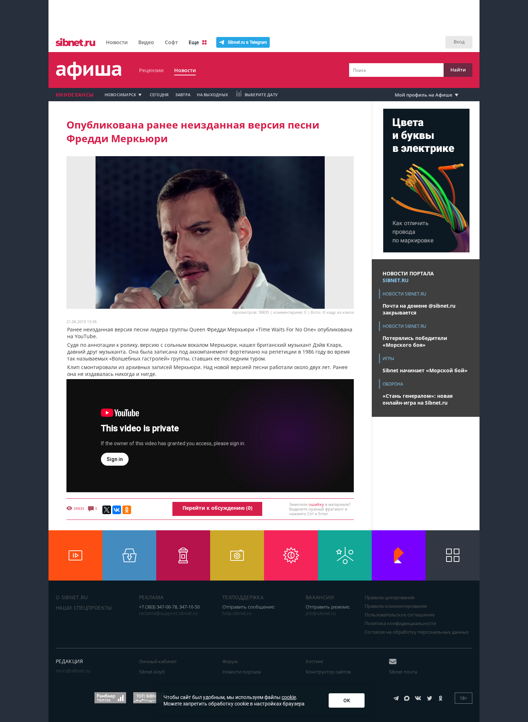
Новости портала (241, 672)
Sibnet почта (403, 672)
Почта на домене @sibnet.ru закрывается (419, 309)
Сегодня (159, 94)
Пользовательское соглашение (400, 614)
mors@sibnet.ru (73, 670)
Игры (388, 358)
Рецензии (151, 70)
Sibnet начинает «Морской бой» (425, 370)
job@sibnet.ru (321, 613)
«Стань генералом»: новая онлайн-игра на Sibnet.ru (418, 399)
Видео (146, 42)
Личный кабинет (158, 661)
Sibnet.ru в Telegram (247, 42)
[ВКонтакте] (116, 510)
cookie (289, 697)
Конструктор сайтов (328, 672)
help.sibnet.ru (237, 613)
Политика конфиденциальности (400, 623)
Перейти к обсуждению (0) (217, 507)
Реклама (151, 597)
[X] (106, 510)
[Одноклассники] (126, 510)
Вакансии (320, 597)
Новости (117, 42)
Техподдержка (243, 597)
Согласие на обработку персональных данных (417, 632)
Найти (458, 69)
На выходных (212, 94)
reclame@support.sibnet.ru (168, 613)
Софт (171, 42)
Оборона (393, 384)
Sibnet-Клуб (152, 672)
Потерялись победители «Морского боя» (415, 341)
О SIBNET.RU (72, 597)
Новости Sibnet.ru (404, 294)
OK (346, 700)
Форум (230, 661)
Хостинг (315, 661)
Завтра (183, 94)
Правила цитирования (389, 597)
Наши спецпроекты (84, 607)
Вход (459, 41)
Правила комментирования (396, 606)
